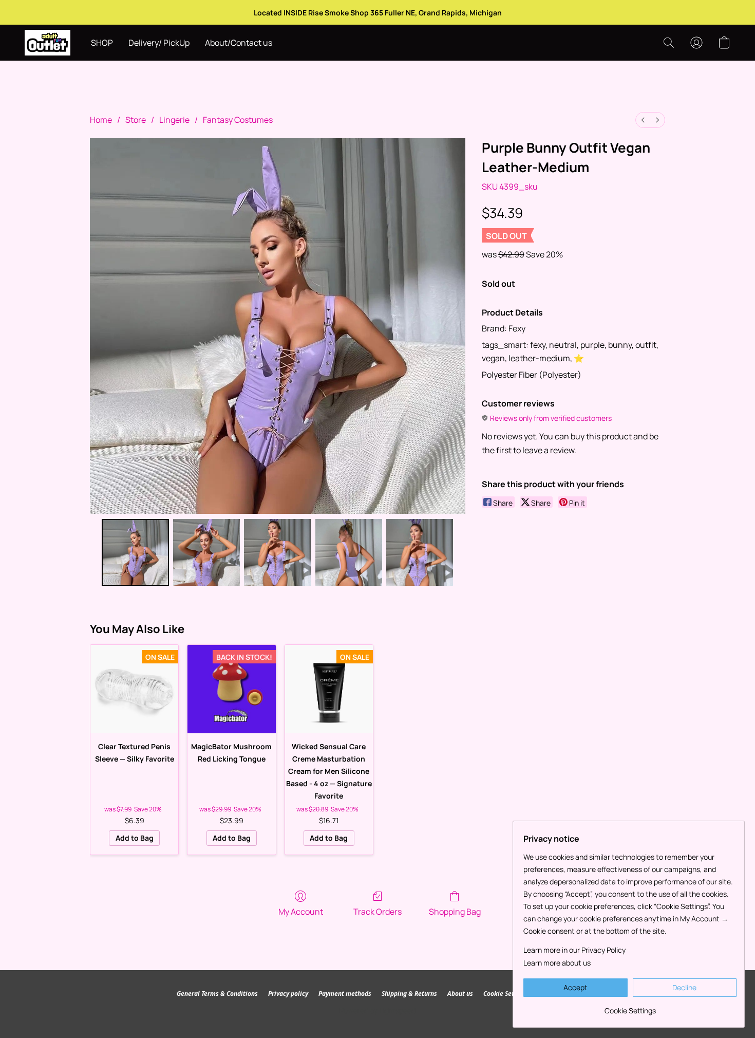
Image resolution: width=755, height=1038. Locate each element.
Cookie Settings (506, 994)
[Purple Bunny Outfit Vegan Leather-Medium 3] (348, 552)
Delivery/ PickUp (159, 42)
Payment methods (344, 994)
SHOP (102, 42)
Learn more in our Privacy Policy (574, 950)
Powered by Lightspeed (377, 1010)
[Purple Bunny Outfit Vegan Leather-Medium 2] (277, 552)
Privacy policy (288, 994)
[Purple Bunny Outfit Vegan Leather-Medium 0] (135, 552)
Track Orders (377, 911)
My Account (300, 911)
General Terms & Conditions (217, 994)
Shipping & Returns (409, 994)
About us (460, 994)
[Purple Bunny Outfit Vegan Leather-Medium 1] (206, 552)
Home (101, 119)
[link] (630, 1007)
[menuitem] (643, 120)
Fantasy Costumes (238, 119)
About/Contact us (238, 42)
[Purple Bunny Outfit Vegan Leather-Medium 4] (419, 552)
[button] (47, 42)
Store (135, 119)
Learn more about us (557, 963)
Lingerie (174, 119)
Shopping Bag (455, 911)
